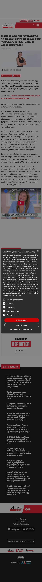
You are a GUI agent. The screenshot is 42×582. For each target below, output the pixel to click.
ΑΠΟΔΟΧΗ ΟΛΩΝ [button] (21, 320)
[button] (21, 330)
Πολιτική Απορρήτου (15, 295)
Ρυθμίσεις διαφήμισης (10, 291)
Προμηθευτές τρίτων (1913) (20, 273)
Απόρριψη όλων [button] (21, 325)
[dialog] (21, 291)
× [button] (37, 251)
